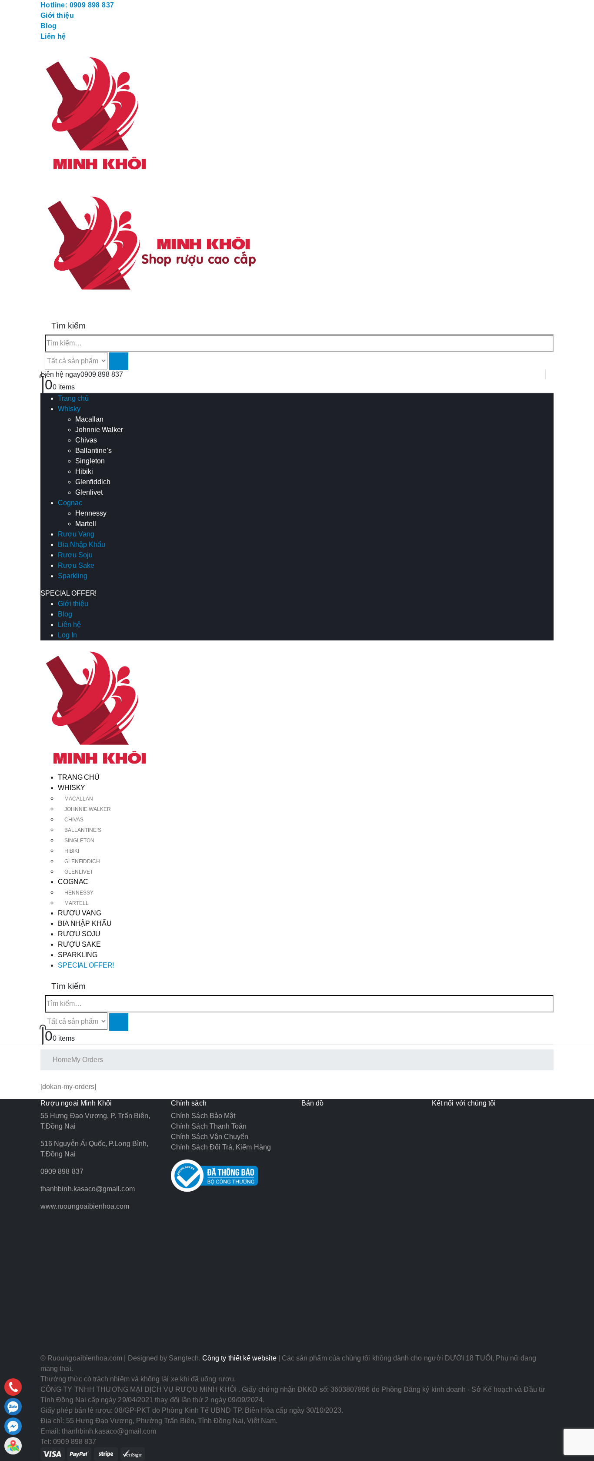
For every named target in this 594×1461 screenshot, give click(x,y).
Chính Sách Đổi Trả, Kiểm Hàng (221, 1147)
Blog (48, 26)
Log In (67, 635)
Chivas (86, 440)
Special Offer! (68, 593)
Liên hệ (53, 36)
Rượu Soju (75, 555)
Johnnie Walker (99, 429)
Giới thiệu (57, 15)
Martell (85, 523)
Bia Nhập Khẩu (81, 544)
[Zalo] (13, 1406)
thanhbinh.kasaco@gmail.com (87, 1189)
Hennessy (91, 513)
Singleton (90, 461)
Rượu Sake (76, 565)
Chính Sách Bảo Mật (203, 1115)
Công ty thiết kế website (239, 1358)
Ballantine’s (93, 450)
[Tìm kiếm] (118, 361)
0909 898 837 (101, 374)
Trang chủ (73, 398)
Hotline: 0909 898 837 (77, 5)
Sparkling (72, 576)
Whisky (69, 408)
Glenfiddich (92, 482)
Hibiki (84, 471)
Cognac (70, 502)
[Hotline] (13, 1387)
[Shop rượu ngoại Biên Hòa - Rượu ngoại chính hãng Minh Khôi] (98, 709)
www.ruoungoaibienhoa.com (85, 1206)
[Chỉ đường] (13, 1445)
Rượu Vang (76, 534)
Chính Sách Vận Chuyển (209, 1136)
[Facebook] (13, 1426)
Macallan (89, 419)
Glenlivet (89, 492)
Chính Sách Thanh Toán (209, 1126)
